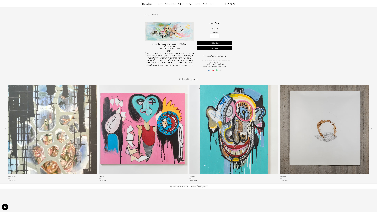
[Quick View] (52, 129)
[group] (188, 133)
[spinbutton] (215, 36)
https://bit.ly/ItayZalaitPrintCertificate (214, 66)
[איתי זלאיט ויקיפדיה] (234, 4)
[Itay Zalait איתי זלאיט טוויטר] (228, 4)
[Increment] (218, 36)
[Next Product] (372, 129)
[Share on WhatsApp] (216, 70)
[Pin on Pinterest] (213, 70)
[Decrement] (212, 36)
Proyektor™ (204, 186)
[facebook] (225, 4)
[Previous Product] (5, 129)
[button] (204, 3)
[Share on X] (220, 70)
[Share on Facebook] (209, 70)
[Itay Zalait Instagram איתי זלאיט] (231, 4)
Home (147, 15)
